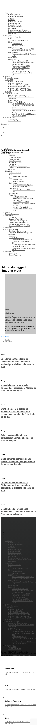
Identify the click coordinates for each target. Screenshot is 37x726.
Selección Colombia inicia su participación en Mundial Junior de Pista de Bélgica (17, 438)
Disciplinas (8, 35)
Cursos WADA (13, 100)
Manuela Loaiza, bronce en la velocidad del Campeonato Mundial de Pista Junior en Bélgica (18, 388)
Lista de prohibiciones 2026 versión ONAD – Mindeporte (24, 115)
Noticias (7, 76)
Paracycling (12, 59)
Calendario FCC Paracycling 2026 (20, 90)
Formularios (12, 28)
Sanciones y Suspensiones (17, 95)
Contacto (11, 18)
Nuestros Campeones (12, 78)
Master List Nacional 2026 (21, 66)
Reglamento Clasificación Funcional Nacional (21, 68)
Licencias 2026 (10, 117)
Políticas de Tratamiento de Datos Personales (19, 168)
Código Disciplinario (15, 21)
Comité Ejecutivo (14, 15)
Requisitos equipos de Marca (18, 30)
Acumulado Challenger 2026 (21, 50)
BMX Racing (12, 47)
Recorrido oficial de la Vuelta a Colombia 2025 (20, 689)
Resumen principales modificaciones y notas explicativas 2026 (24, 110)
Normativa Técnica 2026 (20, 71)
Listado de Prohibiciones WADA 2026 (22, 242)
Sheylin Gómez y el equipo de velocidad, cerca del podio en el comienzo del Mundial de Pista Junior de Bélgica (18, 413)
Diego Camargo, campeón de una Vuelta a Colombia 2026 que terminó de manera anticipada (18, 462)
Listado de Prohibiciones (16, 102)
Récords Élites (17, 44)
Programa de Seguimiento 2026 (23, 104)
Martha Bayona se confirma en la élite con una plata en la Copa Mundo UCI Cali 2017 (20, 320)
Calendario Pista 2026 (15, 83)
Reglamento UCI (14, 23)
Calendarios (9, 80)
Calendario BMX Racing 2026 (18, 85)
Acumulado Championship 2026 (23, 49)
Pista (10, 42)
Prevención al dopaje (12, 93)
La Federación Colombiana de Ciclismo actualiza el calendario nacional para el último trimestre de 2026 (17, 363)
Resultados (8, 92)
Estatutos (11, 20)
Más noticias (5, 336)
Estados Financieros (15, 27)
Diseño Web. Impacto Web (22, 655)
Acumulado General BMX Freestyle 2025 (23, 190)
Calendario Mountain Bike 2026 (19, 86)
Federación (8, 13)
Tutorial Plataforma (14, 121)
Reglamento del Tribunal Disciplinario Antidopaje (20, 233)
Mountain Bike (13, 57)
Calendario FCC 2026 (15, 81)
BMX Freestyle (13, 52)
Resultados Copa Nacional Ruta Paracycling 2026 (23, 63)
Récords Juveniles (18, 45)
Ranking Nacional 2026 (20, 40)
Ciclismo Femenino (14, 37)
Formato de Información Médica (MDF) (22, 209)
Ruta (10, 38)
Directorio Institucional (15, 16)
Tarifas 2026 (12, 119)
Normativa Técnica (14, 25)
